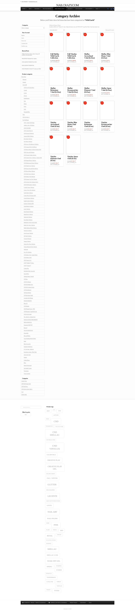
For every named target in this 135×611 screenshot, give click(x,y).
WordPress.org (24, 46)
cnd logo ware (59, 426)
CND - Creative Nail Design (29, 122)
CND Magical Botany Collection (30, 160)
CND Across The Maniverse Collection (31, 144)
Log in (22, 38)
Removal (25, 327)
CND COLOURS (27, 128)
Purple (55, 529)
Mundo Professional (27, 365)
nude (47, 523)
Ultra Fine (49, 581)
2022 (54, 409)
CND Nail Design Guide (26, 383)
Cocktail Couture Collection (29, 187)
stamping (59, 566)
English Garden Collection (29, 201)
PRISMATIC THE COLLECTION (30, 222)
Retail (25, 341)
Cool (22, 392)
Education (24, 79)
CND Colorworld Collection (29, 152)
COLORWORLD (51, 454)
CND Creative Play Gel (28, 130)
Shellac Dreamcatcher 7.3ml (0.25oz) (72, 90)
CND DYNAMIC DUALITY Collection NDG (31, 69)
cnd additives (49, 426)
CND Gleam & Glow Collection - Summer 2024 (33, 157)
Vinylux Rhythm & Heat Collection (30, 246)
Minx (25, 362)
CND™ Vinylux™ (27, 265)
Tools (25, 109)
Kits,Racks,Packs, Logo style (29, 271)
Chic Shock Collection (28, 141)
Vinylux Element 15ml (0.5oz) (55, 158)
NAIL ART (25, 84)
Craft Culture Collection (28, 192)
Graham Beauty (27, 360)
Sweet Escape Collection (28, 233)
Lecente (25, 93)
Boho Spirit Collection (28, 138)
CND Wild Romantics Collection (30, 184)
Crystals (25, 90)
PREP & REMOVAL (28, 322)
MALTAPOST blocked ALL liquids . (29, 58)
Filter (26, 414)
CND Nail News (24, 386)
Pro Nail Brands (26, 120)
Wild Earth (26, 249)
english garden (50, 473)
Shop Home (23, 76)
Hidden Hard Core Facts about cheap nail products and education (31, 54)
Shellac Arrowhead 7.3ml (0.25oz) (89, 56)
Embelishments (26, 98)
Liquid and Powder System (53, 501)
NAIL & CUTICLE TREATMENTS (31, 319)
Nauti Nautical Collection (28, 211)
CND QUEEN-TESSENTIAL (28, 65)
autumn (56, 415)
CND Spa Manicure (27, 290)
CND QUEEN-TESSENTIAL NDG (29, 62)
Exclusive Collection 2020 (29, 203)
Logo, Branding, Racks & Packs (30, 338)
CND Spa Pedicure (27, 292)
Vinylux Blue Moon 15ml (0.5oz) (72, 124)
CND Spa (26, 279)
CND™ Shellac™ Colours (29, 263)
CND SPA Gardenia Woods (29, 287)
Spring (49, 566)
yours (56, 590)
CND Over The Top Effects (29, 87)
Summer (59, 570)
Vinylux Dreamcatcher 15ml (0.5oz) (106, 124)
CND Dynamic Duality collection (30, 155)
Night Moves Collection (28, 214)
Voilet (48, 589)
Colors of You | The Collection (29, 190)
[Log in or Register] (111, 9)
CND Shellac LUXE (27, 257)
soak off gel (53, 561)
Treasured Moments (27, 238)
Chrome (25, 95)
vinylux (59, 586)
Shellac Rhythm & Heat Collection (30, 228)
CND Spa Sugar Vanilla (28, 295)
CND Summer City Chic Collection (30, 179)
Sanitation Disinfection (28, 346)
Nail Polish (52, 518)
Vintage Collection (27, 241)
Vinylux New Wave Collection (29, 244)
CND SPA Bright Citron (28, 284)
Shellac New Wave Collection (29, 225)
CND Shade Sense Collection (29, 174)
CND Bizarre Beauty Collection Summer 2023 (32, 149)
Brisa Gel (25, 303)
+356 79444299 (24, 1)
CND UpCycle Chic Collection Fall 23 (31, 182)
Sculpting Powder (51, 540)
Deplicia (25, 357)
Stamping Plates (27, 111)
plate (48, 530)
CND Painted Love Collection (29, 165)
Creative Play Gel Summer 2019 (30, 195)
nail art (52, 512)
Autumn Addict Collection (29, 136)
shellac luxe (52, 555)
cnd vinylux (54, 447)
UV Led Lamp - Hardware (29, 349)
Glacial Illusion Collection (28, 206)
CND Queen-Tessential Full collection (31, 168)
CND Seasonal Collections (29, 133)
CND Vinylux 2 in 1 (27, 260)
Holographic (50, 490)
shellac (52, 549)
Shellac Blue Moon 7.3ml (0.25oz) (105, 56)
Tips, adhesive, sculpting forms (29, 317)
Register (23, 35)
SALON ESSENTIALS (28, 330)
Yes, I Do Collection (27, 252)
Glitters (25, 103)
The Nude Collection (27, 236)
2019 (48, 411)
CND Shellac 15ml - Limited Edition (30, 255)
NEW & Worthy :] (26, 117)
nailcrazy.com (67, 5)
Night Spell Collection (28, 217)
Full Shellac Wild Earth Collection (54, 56)
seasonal (48, 543)
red (61, 530)
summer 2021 (49, 573)
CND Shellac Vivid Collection (29, 176)
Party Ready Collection (28, 219)
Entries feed (23, 40)
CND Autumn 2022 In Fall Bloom (30, 147)
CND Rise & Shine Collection (29, 171)
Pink (56, 525)
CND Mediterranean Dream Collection (31, 163)
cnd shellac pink (50, 439)
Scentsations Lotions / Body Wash (30, 352)
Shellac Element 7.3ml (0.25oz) (89, 90)
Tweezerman (26, 371)
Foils (25, 101)
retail (50, 536)
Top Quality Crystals (27, 368)
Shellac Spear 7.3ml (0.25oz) (106, 89)
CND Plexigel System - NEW (29, 309)
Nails (24, 114)
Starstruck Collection (28, 230)
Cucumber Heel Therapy (28, 298)
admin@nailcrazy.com (33, 1)
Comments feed (24, 43)
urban (59, 581)
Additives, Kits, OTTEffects (29, 125)
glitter (52, 484)
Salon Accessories (27, 344)
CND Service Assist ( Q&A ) (26, 389)
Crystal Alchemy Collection (29, 198)
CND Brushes (26, 306)
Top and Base (26, 273)
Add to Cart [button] (56, 49)
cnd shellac (55, 433)
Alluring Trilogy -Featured (29, 276)
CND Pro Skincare (27, 282)
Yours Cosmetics (27, 373)
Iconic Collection (27, 209)
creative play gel (55, 467)
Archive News (24, 381)
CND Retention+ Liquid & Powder (30, 311)
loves (49, 505)
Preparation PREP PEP (28, 325)
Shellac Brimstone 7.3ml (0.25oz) (55, 90)
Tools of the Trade (27, 354)
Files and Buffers (27, 335)
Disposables (26, 333)
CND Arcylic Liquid (27, 314)
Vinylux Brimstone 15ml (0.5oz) (88, 124)
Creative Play (26, 268)
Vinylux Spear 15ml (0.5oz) (72, 158)
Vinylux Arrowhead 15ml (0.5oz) (55, 124)
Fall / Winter (52, 478)
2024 (59, 411)
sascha (59, 534)
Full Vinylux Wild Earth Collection (72, 56)
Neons (25, 106)
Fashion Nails (24, 394)
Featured (24, 82)
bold (47, 419)
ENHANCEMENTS (28, 300)
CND (56, 421)
